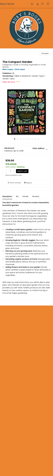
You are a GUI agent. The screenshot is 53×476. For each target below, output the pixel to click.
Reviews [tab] (35, 196)
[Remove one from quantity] (7, 171)
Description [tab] (7, 196)
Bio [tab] (17, 196)
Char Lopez (19, 69)
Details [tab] (25, 196)
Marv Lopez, (8, 69)
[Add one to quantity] (13, 171)
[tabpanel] (26, 250)
